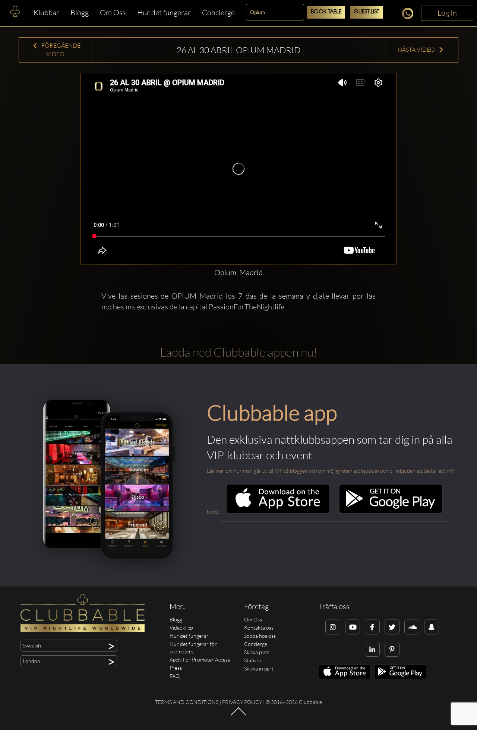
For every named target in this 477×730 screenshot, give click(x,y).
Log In (447, 12)
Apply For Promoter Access (200, 659)
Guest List (366, 12)
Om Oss (113, 12)
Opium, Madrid (238, 272)
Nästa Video (417, 49)
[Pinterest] (392, 649)
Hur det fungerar (164, 12)
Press (176, 668)
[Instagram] (332, 627)
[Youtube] (352, 627)
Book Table (326, 12)
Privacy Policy (242, 702)
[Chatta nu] (409, 14)
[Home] (15, 13)
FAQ (175, 676)
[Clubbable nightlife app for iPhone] (278, 511)
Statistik (253, 660)
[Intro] (238, 715)
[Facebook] (372, 627)
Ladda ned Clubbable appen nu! (238, 352)
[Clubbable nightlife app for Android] (391, 511)
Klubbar (46, 12)
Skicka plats (256, 652)
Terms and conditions (186, 702)
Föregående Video (60, 50)
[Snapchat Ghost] (431, 627)
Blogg (79, 12)
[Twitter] (392, 627)
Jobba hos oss (260, 636)
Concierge (218, 12)
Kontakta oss (259, 627)
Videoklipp (181, 627)
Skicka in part (259, 668)
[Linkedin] (372, 649)
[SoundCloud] (411, 627)
